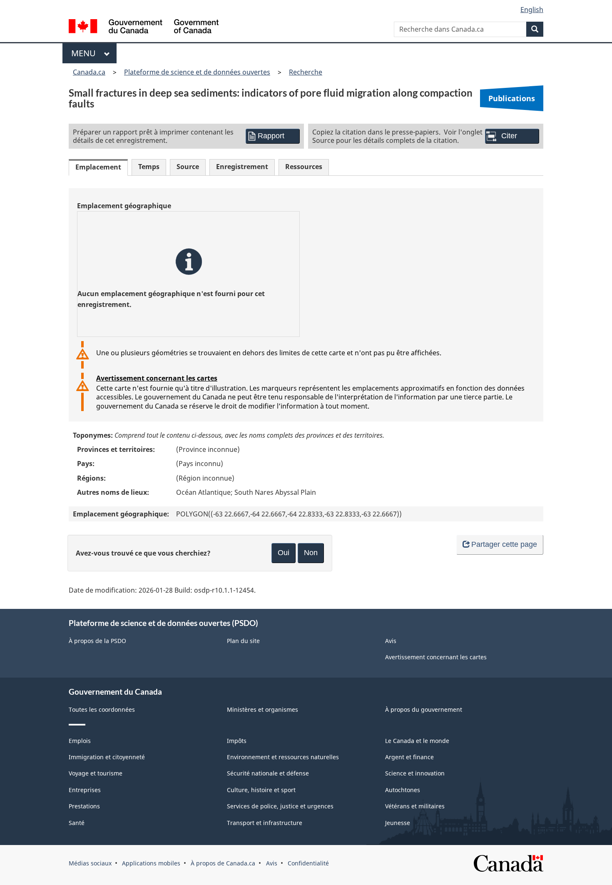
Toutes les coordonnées (102, 709)
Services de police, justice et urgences (280, 806)
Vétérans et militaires (415, 806)
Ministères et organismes (262, 709)
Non (311, 552)
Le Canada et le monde (417, 741)
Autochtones (402, 790)
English (531, 9)
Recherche (305, 72)
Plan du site (243, 641)
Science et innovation (415, 773)
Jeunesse (397, 823)
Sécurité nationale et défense (268, 773)
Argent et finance (409, 757)
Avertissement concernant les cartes (156, 378)
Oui (283, 552)
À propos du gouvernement (423, 709)
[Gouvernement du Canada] (144, 27)
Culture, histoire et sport (261, 790)
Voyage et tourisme (95, 773)
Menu (85, 53)
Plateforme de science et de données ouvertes (197, 72)
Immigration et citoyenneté (107, 757)
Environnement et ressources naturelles (283, 757)
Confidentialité (308, 863)
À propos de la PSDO (97, 641)
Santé (77, 823)
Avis (390, 641)
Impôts (236, 741)
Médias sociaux (90, 863)
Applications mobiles (151, 863)
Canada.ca (89, 72)
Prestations (84, 806)
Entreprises (85, 790)
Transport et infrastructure (264, 823)
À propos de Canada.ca (223, 863)
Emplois (80, 741)
